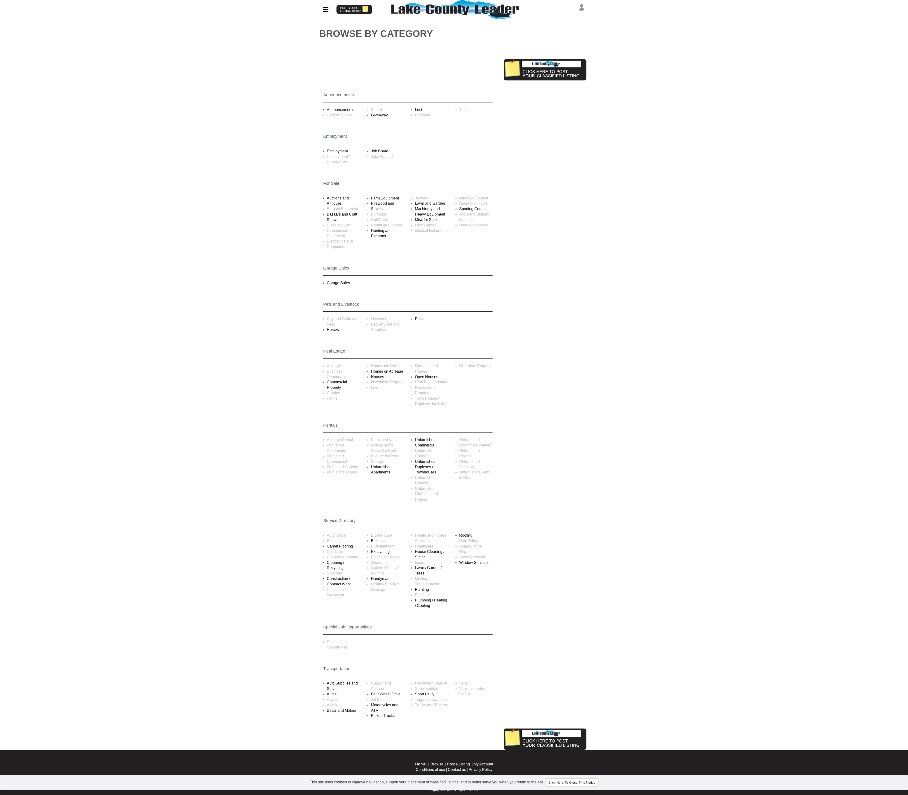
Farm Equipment (385, 198)
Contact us (457, 770)
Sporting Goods (472, 209)
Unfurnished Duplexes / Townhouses (425, 466)
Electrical (379, 541)
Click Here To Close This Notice (571, 782)
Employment (337, 151)
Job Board (379, 151)
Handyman (380, 579)
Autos (331, 694)
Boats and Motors (341, 710)
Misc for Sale (426, 220)
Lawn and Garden (430, 203)
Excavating (380, 552)
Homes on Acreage (387, 371)
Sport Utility (424, 694)
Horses (333, 330)
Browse (437, 764)
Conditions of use (430, 770)
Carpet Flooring (340, 546)
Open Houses (426, 377)
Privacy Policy (481, 770)
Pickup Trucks (383, 716)
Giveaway (379, 115)
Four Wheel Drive (386, 694)
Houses (377, 377)
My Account (483, 764)
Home (420, 764)
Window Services (474, 563)
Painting (422, 589)
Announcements (340, 110)
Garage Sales (338, 283)
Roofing (465, 535)
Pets (419, 319)
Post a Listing (458, 764)
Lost (418, 110)
